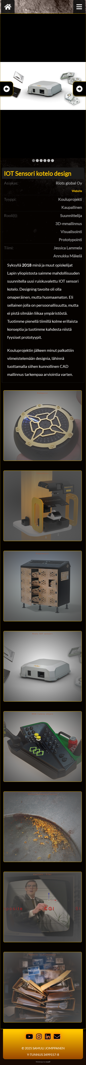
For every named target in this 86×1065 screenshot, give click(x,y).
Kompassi (42, 393)
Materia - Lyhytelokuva (42, 955)
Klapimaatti (42, 554)
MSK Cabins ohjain (42, 714)
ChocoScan (42, 473)
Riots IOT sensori (42, 634)
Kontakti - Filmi (42, 874)
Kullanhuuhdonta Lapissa (42, 794)
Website (77, 191)
